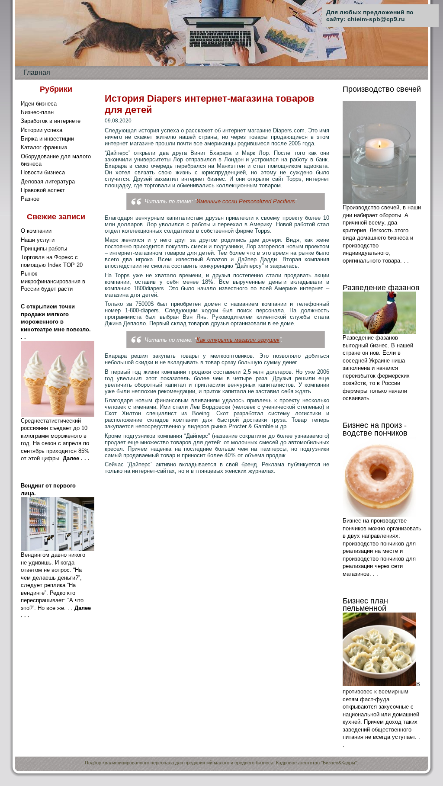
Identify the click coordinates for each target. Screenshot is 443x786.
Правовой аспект (43, 190)
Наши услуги (38, 240)
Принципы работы (44, 248)
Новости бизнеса (43, 172)
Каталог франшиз (44, 147)
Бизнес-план (37, 112)
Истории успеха (41, 130)
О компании (36, 231)
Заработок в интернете (50, 121)
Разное (30, 199)
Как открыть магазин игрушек (237, 340)
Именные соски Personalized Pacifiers (245, 201)
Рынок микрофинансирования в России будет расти (53, 281)
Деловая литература (48, 181)
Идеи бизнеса (39, 103)
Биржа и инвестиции (47, 138)
